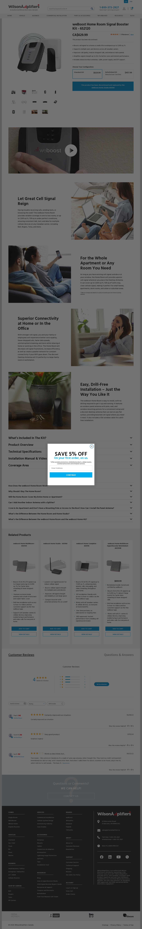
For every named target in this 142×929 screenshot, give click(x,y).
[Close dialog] (92, 446)
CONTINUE (71, 474)
